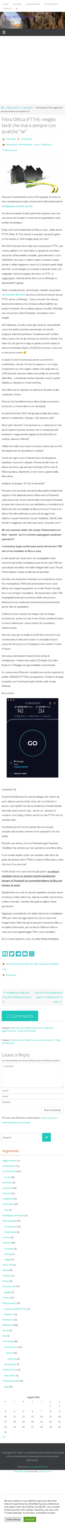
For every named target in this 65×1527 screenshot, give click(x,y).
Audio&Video (8, 1161)
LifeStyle (6, 1238)
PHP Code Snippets (21, 1467)
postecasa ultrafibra (49, 961)
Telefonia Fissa (13, 107)
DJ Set (7, 1172)
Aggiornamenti (9, 1155)
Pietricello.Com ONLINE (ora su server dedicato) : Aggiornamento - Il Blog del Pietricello (28, 1025)
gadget (7, 1287)
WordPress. (43, 1462)
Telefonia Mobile (10, 1376)
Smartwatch (10, 1359)
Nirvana (32, 1462)
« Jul (3, 1432)
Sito (4, 1331)
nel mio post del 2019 (13, 292)
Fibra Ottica (27, 107)
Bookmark (11, 971)
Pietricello (11, 138)
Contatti (7, 8)
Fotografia (7, 1194)
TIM (4, 966)
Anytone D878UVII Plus (15, 1304)
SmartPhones (11, 1342)
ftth (36, 961)
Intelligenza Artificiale (13, 1210)
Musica (5, 1276)
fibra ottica (11, 961)
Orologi (8, 1249)
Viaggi (7, 1254)
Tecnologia (8, 1336)
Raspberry (9, 1309)
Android (10, 1348)
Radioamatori (33, 4)
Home (5, 4)
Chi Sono (17, 4)
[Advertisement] (32, 70)
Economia (7, 1183)
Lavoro (36, 143)
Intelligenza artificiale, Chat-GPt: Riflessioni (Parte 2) (16, 992)
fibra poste (23, 961)
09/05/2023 (26, 138)
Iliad (6, 1382)
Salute (5, 1325)
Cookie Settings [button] (13, 1519)
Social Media (10, 1227)
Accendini (9, 1244)
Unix (6, 1205)
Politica (6, 1293)
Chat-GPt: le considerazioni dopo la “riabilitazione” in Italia (48, 992)
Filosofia (6, 1188)
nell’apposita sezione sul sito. (17, 203)
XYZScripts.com (45, 1467)
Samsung (12, 1354)
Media (5, 1265)
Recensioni (7, 1315)
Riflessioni (46, 143)
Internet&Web (25, 143)
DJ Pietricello (51, 4)
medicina (7, 1270)
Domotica (7, 1177)
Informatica (8, 1199)
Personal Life (8, 1281)
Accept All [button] (30, 1519)
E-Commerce (10, 1221)
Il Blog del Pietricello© (18, 16)
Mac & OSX (7, 1260)
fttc (31, 961)
